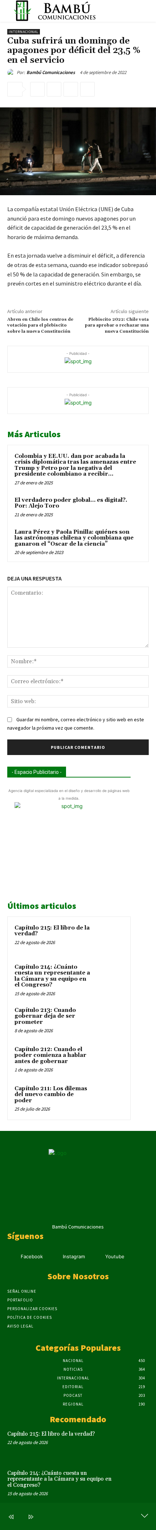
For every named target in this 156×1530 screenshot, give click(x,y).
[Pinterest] (70, 89)
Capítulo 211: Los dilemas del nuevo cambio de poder (51, 1094)
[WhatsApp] (87, 89)
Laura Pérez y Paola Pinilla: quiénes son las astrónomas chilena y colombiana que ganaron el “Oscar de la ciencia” (74, 538)
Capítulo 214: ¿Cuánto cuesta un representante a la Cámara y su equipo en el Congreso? (52, 976)
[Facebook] (37, 89)
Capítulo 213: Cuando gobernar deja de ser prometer (45, 1016)
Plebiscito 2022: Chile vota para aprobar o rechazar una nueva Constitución (117, 325)
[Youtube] (95, 1256)
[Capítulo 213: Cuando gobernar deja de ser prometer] (109, 1020)
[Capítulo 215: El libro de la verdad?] (109, 938)
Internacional (23, 31)
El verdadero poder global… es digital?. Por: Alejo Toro (71, 503)
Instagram (74, 1256)
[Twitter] (54, 89)
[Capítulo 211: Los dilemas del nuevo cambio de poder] (109, 1098)
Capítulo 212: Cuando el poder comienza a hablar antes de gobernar (50, 1055)
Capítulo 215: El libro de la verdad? (52, 931)
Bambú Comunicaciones (50, 72)
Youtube (114, 1256)
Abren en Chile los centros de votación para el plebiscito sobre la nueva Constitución (40, 325)
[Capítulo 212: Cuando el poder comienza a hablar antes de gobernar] (109, 1059)
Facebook (32, 1256)
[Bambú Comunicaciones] (12, 72)
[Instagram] (53, 1256)
